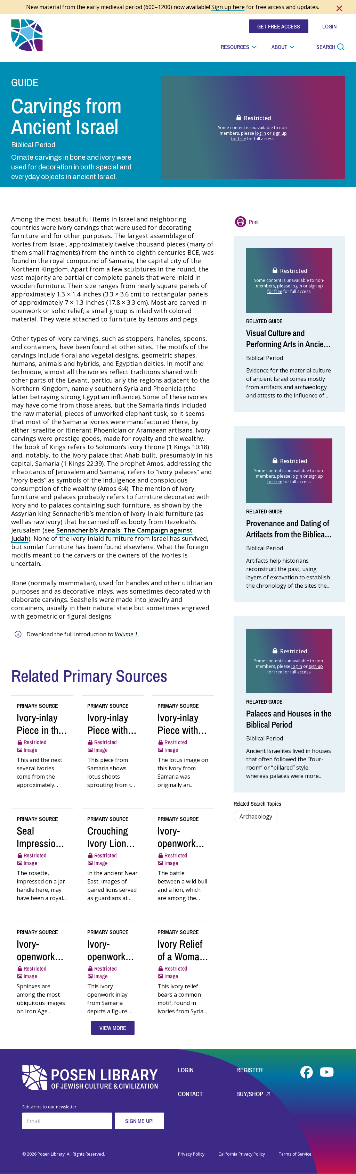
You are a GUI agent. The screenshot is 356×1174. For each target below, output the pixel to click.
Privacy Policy (191, 1154)
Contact (190, 1094)
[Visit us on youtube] (327, 1072)
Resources (235, 47)
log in (260, 133)
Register (249, 1070)
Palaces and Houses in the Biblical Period (288, 719)
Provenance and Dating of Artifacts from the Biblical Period (287, 534)
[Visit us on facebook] (307, 1072)
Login (186, 1070)
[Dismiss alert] (339, 8)
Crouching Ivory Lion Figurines (107, 843)
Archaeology (256, 816)
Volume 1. (127, 634)
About (279, 47)
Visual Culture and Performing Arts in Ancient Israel (288, 344)
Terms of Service (295, 1154)
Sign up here (228, 7)
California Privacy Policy (241, 1154)
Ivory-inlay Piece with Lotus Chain (181, 730)
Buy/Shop (250, 1094)
